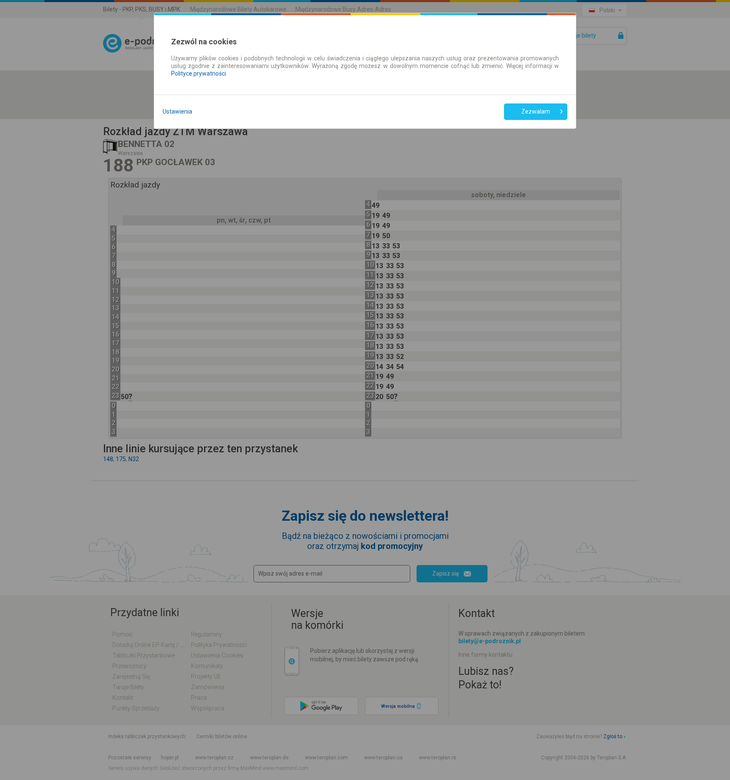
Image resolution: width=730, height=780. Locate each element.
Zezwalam (535, 111)
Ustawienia (177, 111)
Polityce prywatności (198, 73)
